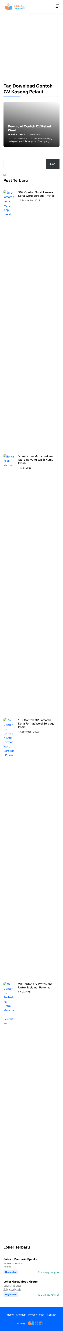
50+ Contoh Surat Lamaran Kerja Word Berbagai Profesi (36, 193)
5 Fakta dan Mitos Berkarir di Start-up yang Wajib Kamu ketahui (37, 459)
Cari (52, 164)
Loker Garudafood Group (21, 1281)
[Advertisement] (31, 51)
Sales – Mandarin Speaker (21, 1259)
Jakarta (7, 1266)
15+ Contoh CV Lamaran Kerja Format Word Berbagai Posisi (36, 723)
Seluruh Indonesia (12, 1289)
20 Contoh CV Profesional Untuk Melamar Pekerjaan (35, 985)
